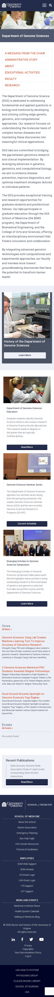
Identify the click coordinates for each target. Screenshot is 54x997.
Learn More (25, 355)
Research (12, 85)
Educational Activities (22, 72)
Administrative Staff (21, 59)
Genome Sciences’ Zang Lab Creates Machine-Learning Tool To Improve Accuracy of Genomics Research (24, 641)
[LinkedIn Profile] (13, 939)
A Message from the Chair (25, 53)
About (9, 66)
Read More (27, 447)
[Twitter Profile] (31, 939)
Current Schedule (27, 523)
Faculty (11, 79)
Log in (28, 956)
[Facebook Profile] (22, 939)
